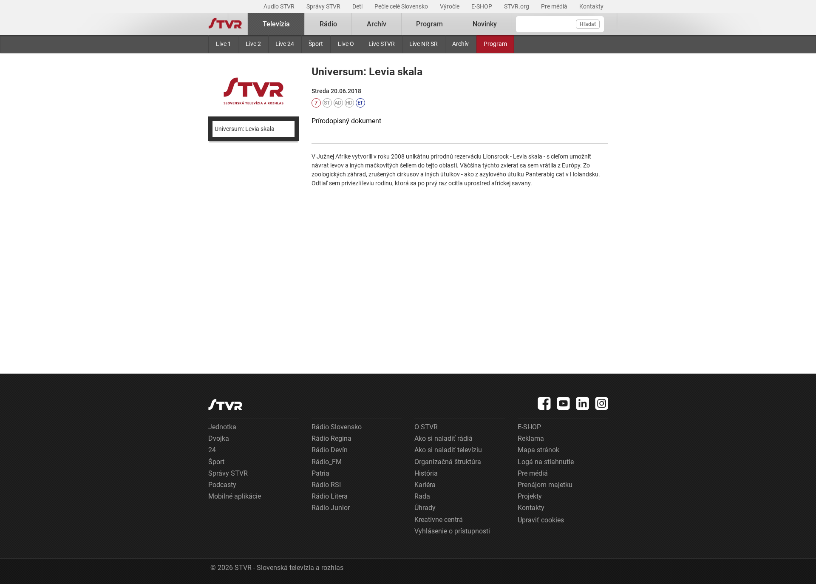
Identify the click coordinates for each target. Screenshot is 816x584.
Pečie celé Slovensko (401, 6)
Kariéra (425, 485)
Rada (422, 496)
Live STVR (381, 43)
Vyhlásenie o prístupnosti (452, 531)
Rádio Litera (330, 496)
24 (212, 450)
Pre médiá (555, 6)
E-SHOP (482, 6)
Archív (460, 43)
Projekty (530, 496)
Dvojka (218, 438)
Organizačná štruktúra (447, 462)
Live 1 (223, 43)
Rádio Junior (331, 508)
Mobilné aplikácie (234, 496)
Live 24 (284, 43)
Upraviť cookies (541, 520)
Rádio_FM (327, 462)
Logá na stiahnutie (546, 462)
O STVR (426, 427)
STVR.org (517, 6)
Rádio (328, 24)
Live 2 (253, 43)
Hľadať (588, 24)
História (426, 473)
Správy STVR (324, 6)
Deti (358, 6)
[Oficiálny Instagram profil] (601, 403)
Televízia (276, 24)
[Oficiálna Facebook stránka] (544, 403)
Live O (346, 43)
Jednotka (222, 427)
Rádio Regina (331, 438)
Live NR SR (423, 43)
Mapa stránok (538, 450)
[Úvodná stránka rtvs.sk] (225, 24)
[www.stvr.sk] (225, 404)
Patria (320, 473)
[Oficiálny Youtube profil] (563, 403)
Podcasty (222, 485)
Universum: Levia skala (245, 128)
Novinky (485, 24)
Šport (316, 43)
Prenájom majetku (545, 485)
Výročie (450, 6)
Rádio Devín (330, 450)
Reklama (531, 438)
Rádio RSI (326, 485)
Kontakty (591, 6)
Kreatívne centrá (438, 520)
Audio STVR (280, 6)
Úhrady (425, 508)
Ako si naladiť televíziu (448, 450)
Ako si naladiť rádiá (443, 438)
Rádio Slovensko (337, 427)
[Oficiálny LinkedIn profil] (582, 403)
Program (495, 43)
